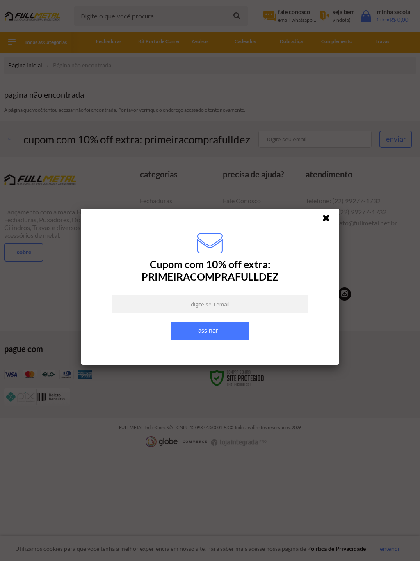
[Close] (329, 220)
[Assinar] (210, 331)
